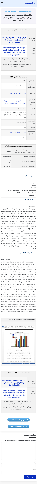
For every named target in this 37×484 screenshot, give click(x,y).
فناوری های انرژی (9, 104)
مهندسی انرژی (13, 93)
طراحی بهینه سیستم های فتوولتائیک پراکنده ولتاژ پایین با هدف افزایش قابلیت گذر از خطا (14, 40)
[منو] (2, 4)
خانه (30, 11)
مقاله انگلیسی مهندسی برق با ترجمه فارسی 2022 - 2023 (16, 11)
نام (35, 462)
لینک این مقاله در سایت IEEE (18, 133)
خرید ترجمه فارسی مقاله (17, 426)
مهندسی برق (22, 93)
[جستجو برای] (35, 4)
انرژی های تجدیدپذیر (20, 104)
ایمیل (34, 469)
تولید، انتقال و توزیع (20, 101)
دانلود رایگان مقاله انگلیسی (17, 420)
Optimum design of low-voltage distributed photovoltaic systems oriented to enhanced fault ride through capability (14, 51)
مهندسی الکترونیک (9, 101)
